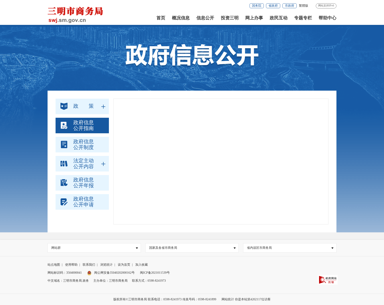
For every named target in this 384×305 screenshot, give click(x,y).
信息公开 (205, 17)
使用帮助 (71, 264)
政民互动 (279, 17)
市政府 (289, 5)
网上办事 (254, 17)
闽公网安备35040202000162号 (114, 272)
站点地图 (54, 264)
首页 (160, 17)
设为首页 (124, 264)
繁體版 (303, 5)
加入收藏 (141, 264)
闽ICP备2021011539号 (155, 272)
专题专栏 (303, 17)
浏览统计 (106, 264)
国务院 (256, 5)
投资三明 (230, 17)
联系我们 (89, 264)
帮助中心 (327, 17)
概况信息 (181, 17)
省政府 (273, 5)
